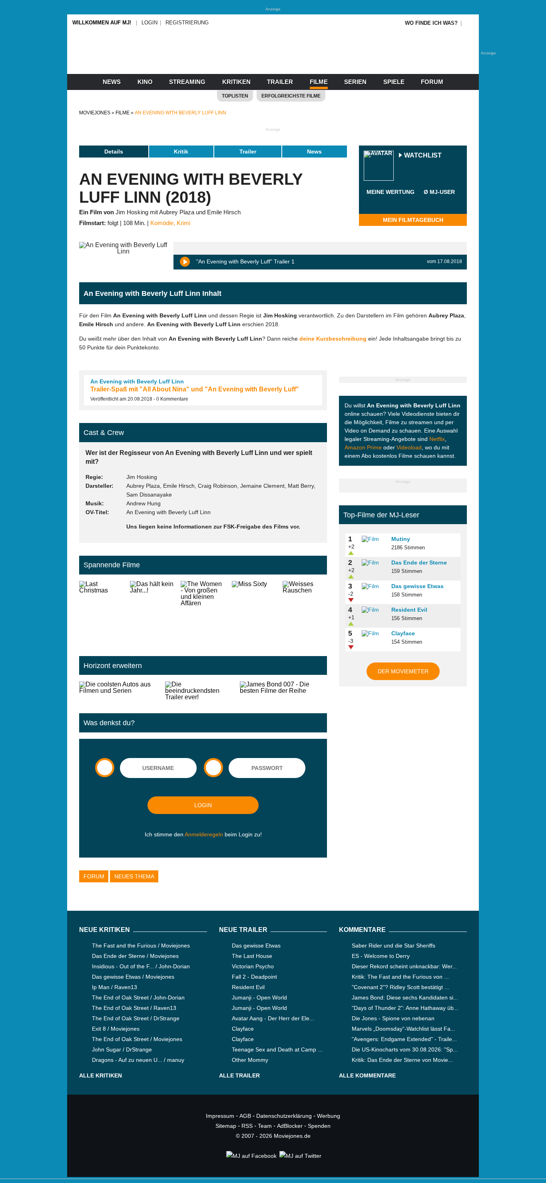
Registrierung (187, 23)
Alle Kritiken (100, 1075)
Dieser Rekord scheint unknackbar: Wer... (404, 966)
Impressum (220, 1116)
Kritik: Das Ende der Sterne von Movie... (402, 1060)
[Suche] (470, 23)
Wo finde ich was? (431, 23)
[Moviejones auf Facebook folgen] (251, 1156)
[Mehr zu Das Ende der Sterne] (374, 563)
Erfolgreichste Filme (291, 96)
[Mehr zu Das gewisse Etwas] (374, 586)
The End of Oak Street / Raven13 (134, 1008)
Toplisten (235, 96)
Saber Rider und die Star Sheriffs (393, 945)
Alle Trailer (239, 1075)
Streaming (187, 81)
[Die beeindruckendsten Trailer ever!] (199, 690)
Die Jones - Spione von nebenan (393, 1018)
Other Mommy (250, 1060)
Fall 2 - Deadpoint (254, 977)
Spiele (394, 81)
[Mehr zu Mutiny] (374, 539)
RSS (247, 1126)
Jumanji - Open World (259, 997)
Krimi (183, 223)
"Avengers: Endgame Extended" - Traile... (404, 1039)
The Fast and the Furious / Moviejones (141, 945)
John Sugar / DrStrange (122, 1049)
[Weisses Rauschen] (305, 612)
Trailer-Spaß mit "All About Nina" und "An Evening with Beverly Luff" (194, 389)
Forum (432, 81)
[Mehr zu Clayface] (374, 633)
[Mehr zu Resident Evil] (374, 610)
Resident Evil (409, 609)
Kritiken (236, 81)
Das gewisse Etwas (417, 586)
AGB (245, 1116)
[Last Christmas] (101, 612)
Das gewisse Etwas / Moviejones (133, 977)
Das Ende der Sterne (419, 562)
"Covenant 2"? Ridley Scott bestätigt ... (400, 987)
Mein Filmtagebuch (413, 220)
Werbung (328, 1116)
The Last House (252, 956)
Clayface (403, 633)
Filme (319, 81)
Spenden (319, 1126)
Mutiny (400, 539)
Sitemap (225, 1126)
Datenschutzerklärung (284, 1116)
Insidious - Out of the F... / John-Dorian (141, 966)
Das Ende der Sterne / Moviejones (135, 956)
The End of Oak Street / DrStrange (135, 1018)
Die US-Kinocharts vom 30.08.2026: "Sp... (405, 1049)
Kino (145, 81)
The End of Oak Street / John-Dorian (138, 997)
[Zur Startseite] (273, 60)
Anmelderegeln (204, 834)
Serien (355, 81)
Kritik (181, 151)
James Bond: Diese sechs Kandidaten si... (405, 997)
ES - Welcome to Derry (381, 956)
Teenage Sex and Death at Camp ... (277, 1049)
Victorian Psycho (253, 966)
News (112, 81)
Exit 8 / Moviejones (115, 1028)
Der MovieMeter (403, 671)
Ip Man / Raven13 (114, 987)
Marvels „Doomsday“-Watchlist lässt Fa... (403, 1028)
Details (113, 151)
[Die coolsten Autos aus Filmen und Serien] (119, 690)
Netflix (437, 439)
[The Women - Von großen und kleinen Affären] (203, 612)
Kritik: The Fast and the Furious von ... (400, 977)
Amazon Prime (363, 447)
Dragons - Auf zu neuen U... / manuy (138, 1060)
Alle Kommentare (367, 1075)
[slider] (390, 201)
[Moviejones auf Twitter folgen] (299, 1156)
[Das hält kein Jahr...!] (152, 612)
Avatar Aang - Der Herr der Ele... (273, 1018)
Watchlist (423, 156)
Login (149, 23)
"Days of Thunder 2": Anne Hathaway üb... (405, 1008)
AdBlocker (290, 1126)
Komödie (161, 223)
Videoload (409, 447)
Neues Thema (134, 876)
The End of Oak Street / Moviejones (137, 1039)
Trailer (280, 81)
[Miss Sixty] (254, 612)
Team (265, 1126)
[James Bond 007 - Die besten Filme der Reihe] (283, 690)
